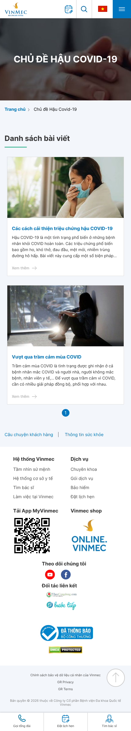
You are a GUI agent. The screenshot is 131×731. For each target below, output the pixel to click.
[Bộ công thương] (65, 633)
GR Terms (65, 689)
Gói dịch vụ (82, 478)
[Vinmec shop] (89, 535)
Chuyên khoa (84, 469)
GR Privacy (65, 682)
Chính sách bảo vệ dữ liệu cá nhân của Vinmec (65, 675)
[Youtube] (50, 574)
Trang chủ (15, 109)
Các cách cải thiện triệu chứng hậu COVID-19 (62, 228)
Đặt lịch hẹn (82, 496)
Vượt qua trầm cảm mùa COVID (46, 357)
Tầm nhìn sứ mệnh (31, 469)
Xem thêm (20, 268)
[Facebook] (66, 574)
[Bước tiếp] (62, 605)
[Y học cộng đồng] (62, 595)
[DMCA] (65, 649)
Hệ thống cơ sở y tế (33, 478)
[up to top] (116, 678)
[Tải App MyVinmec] (32, 535)
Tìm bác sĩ (23, 487)
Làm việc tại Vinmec (33, 496)
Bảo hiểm (80, 487)
